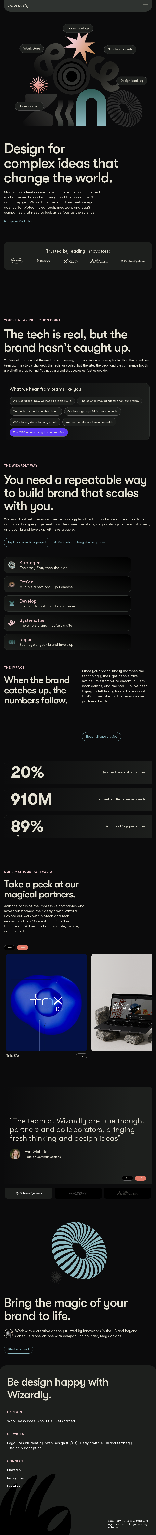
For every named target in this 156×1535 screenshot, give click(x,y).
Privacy (143, 1524)
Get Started (64, 1421)
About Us (44, 1421)
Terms (114, 1527)
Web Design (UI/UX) (61, 1443)
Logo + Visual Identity (25, 1443)
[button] (9, 947)
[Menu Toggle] (145, 5)
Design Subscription (24, 1448)
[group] (46, 1006)
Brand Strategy (119, 1443)
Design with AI (92, 1443)
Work (11, 1421)
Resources (26, 1421)
